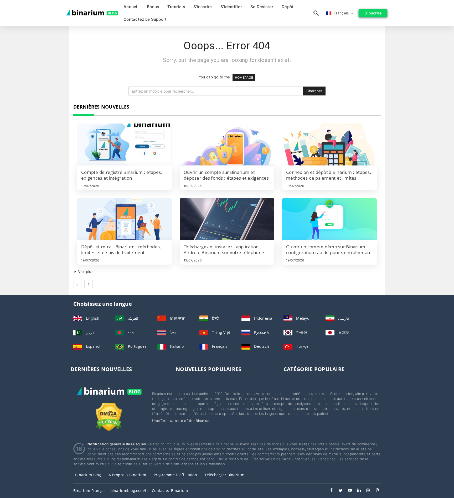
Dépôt (287, 6)
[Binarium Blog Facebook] (328, 491)
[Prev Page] (77, 284)
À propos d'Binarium (127, 474)
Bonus (153, 6)
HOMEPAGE (244, 77)
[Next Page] (88, 284)
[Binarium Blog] (109, 396)
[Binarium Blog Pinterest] (374, 491)
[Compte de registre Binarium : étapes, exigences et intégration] (124, 144)
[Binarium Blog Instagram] (365, 491)
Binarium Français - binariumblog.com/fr (110, 490)
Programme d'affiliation (175, 474)
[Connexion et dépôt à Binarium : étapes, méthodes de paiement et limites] (329, 144)
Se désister (261, 6)
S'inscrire (202, 6)
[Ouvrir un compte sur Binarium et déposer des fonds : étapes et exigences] (227, 144)
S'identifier (231, 6)
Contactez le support (145, 19)
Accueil (130, 6)
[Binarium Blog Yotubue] (347, 491)
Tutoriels (176, 6)
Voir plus (85, 271)
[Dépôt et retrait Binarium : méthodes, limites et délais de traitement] (124, 219)
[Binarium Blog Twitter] (338, 491)
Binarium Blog (88, 474)
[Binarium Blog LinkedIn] (356, 491)
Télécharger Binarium (224, 474)
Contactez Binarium (170, 490)
